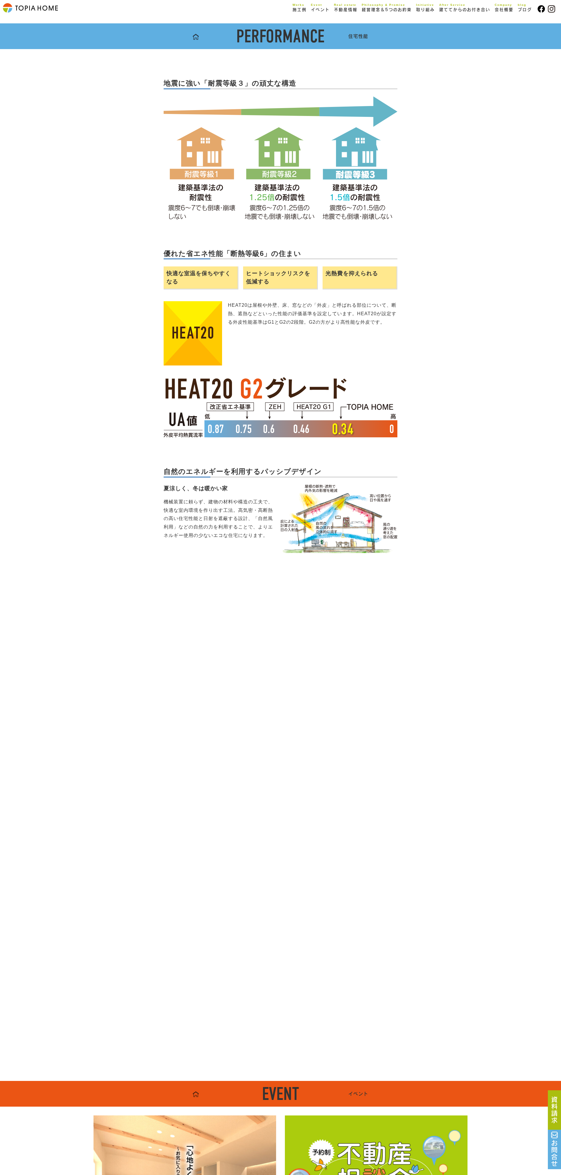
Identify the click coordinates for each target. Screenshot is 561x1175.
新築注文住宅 (312, 19)
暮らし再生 (310, 28)
